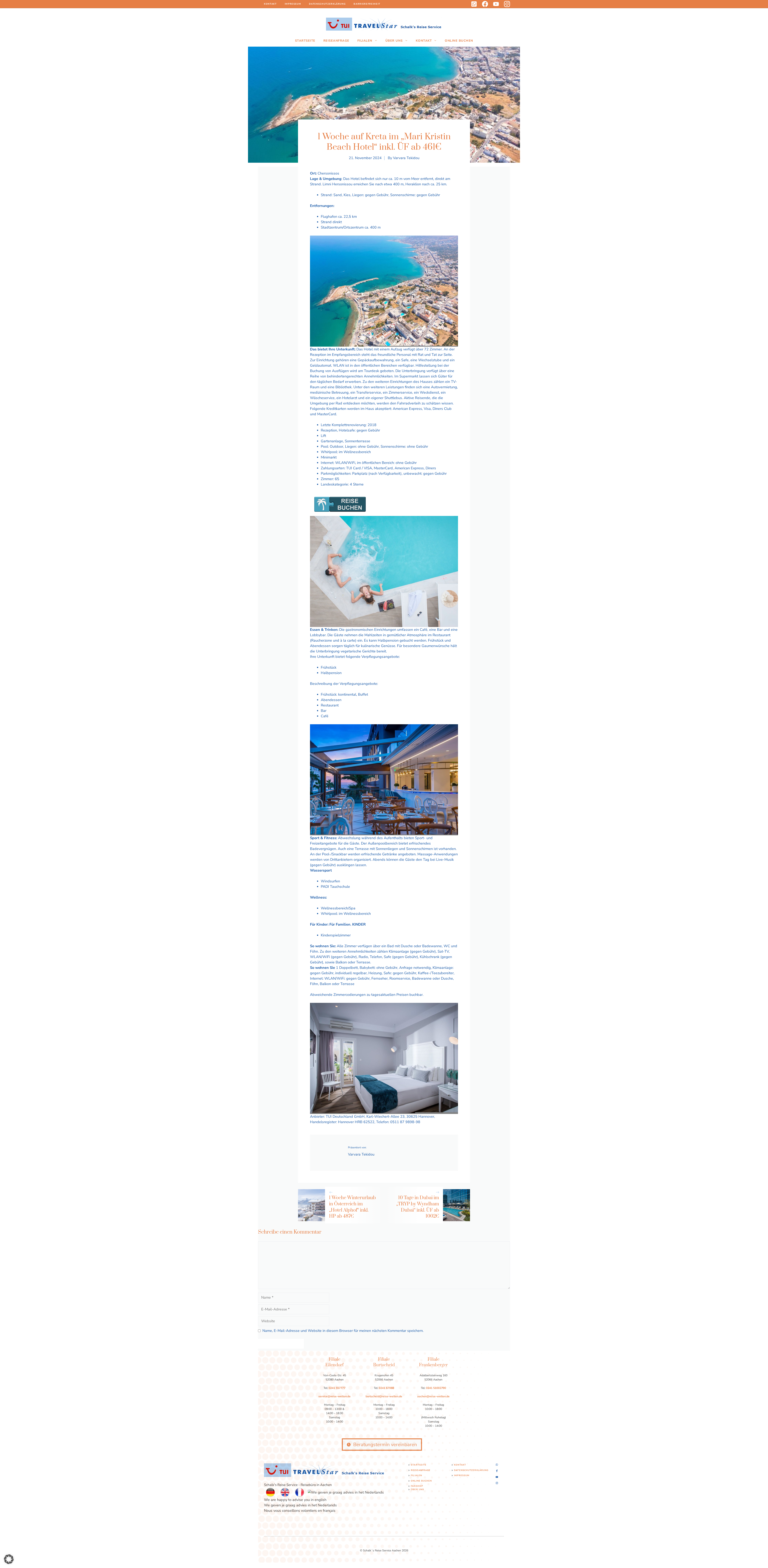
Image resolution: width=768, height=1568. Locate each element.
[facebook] (485, 4)
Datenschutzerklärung (327, 3)
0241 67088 (386, 1388)
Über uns (394, 41)
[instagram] (507, 4)
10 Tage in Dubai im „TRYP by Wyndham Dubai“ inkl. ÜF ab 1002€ (417, 1207)
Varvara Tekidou (406, 157)
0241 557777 (337, 1388)
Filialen (364, 41)
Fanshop (417, 1486)
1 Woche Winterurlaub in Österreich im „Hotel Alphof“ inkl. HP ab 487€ (352, 1207)
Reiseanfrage (336, 41)
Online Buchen (459, 41)
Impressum (293, 3)
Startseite (305, 41)
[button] (9, 1559)
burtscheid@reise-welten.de (384, 1396)
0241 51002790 (436, 1388)
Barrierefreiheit (367, 3)
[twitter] (496, 4)
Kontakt (270, 3)
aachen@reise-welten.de (433, 1396)
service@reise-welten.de (334, 1396)
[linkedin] (474, 4)
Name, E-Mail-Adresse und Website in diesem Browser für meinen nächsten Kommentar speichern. (343, 1330)
